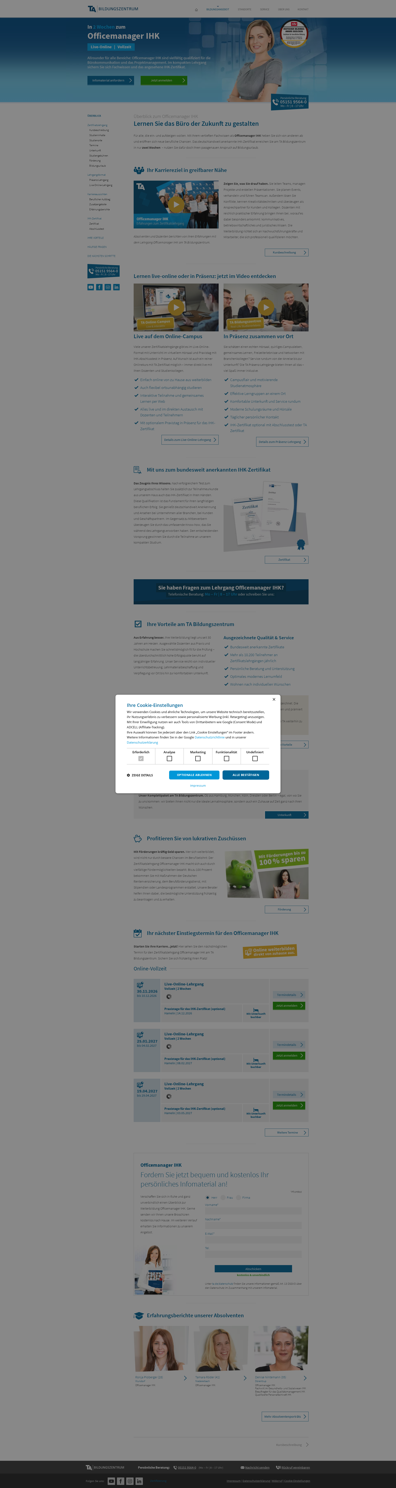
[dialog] (198, 744)
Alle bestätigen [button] (246, 775)
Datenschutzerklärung (142, 742)
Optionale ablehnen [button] (194, 775)
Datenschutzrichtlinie (210, 737)
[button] (140, 775)
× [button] (273, 699)
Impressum (198, 786)
